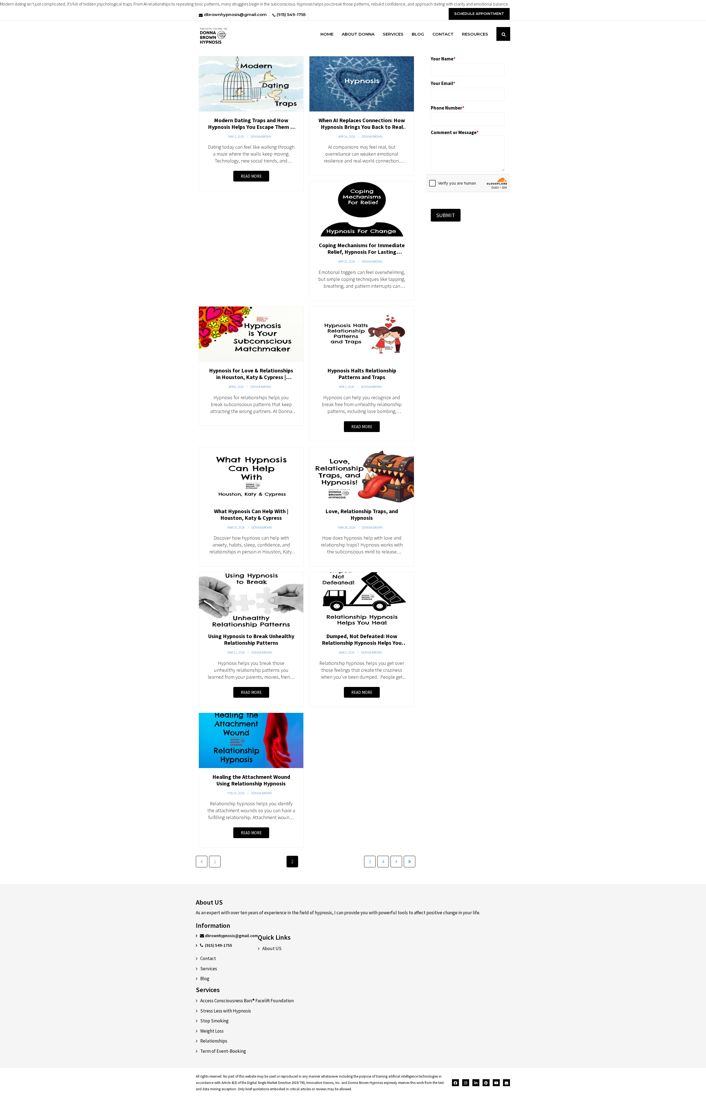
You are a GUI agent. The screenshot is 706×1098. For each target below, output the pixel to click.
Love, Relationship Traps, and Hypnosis (361, 514)
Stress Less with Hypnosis (225, 1011)
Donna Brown (261, 136)
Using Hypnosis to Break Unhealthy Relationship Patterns (251, 639)
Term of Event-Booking (223, 1051)
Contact (208, 958)
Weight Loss (212, 1031)
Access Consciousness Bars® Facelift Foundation (247, 1001)
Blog (204, 979)
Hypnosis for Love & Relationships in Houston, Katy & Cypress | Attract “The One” (251, 377)
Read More (251, 176)
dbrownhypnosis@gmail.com (235, 14)
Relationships (213, 1041)
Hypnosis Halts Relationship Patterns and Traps (361, 373)
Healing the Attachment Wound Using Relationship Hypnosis (251, 780)
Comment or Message (455, 132)
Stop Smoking (214, 1021)
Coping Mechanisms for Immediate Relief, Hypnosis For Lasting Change (362, 252)
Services (208, 969)
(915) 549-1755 (291, 14)
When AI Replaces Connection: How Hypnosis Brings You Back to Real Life (362, 127)
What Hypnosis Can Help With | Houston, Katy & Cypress (251, 514)
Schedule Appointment (479, 13)
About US (272, 948)
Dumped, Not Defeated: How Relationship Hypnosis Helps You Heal (362, 643)
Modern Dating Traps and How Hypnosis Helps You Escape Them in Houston (251, 127)
